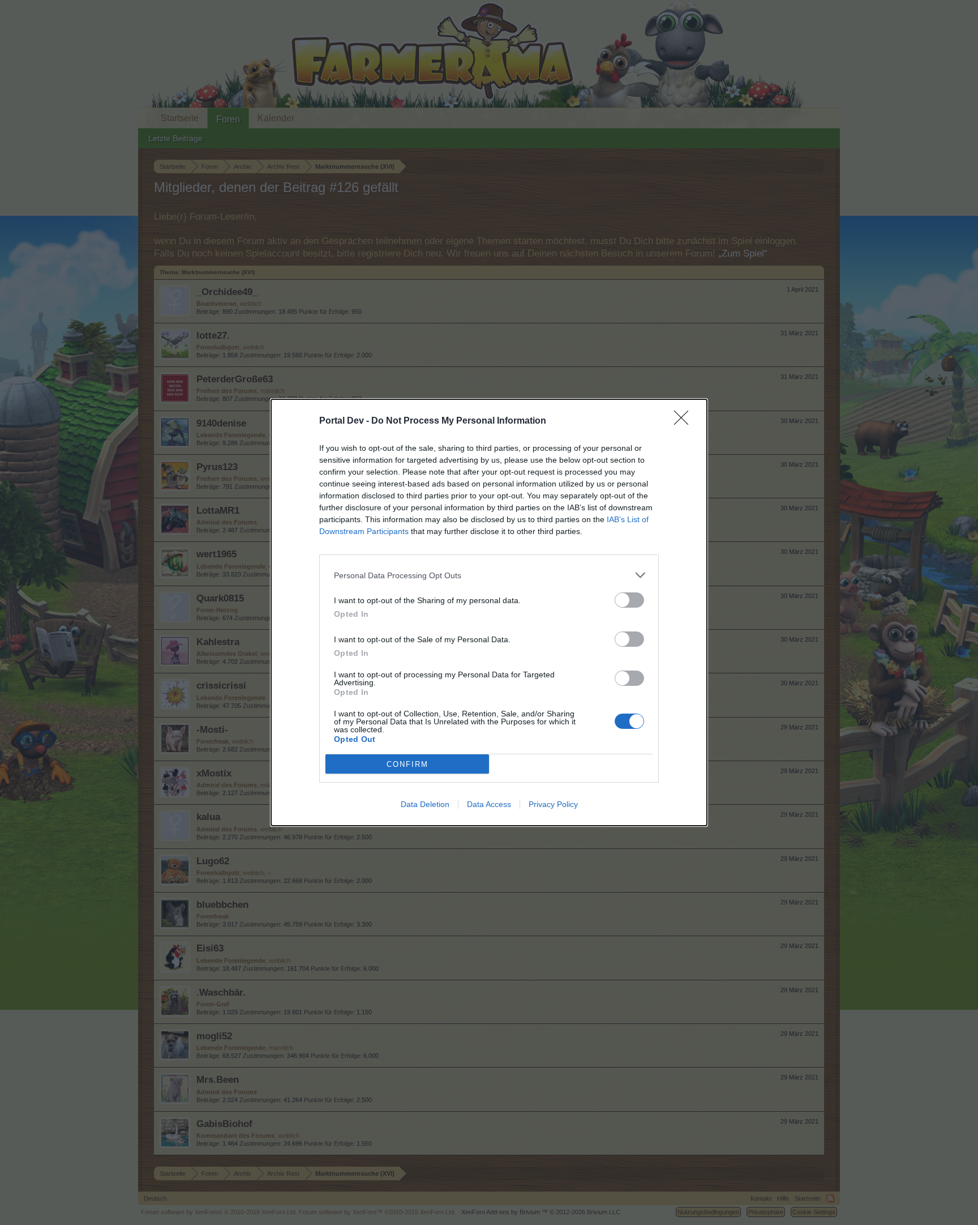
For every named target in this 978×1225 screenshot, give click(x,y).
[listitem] (489, 575)
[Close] (685, 421)
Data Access (489, 804)
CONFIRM (407, 764)
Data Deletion (425, 804)
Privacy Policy (553, 804)
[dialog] (489, 612)
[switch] (629, 600)
